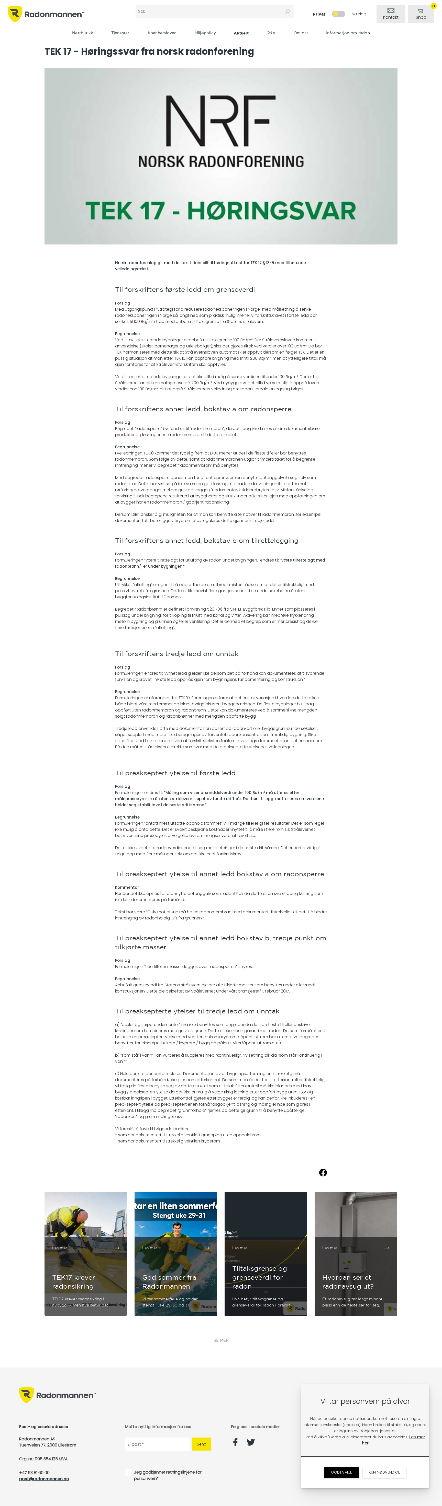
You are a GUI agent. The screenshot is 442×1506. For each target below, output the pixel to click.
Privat (319, 14)
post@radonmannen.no (44, 1479)
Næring (359, 14)
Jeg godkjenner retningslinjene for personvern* (168, 1475)
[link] (391, 14)
